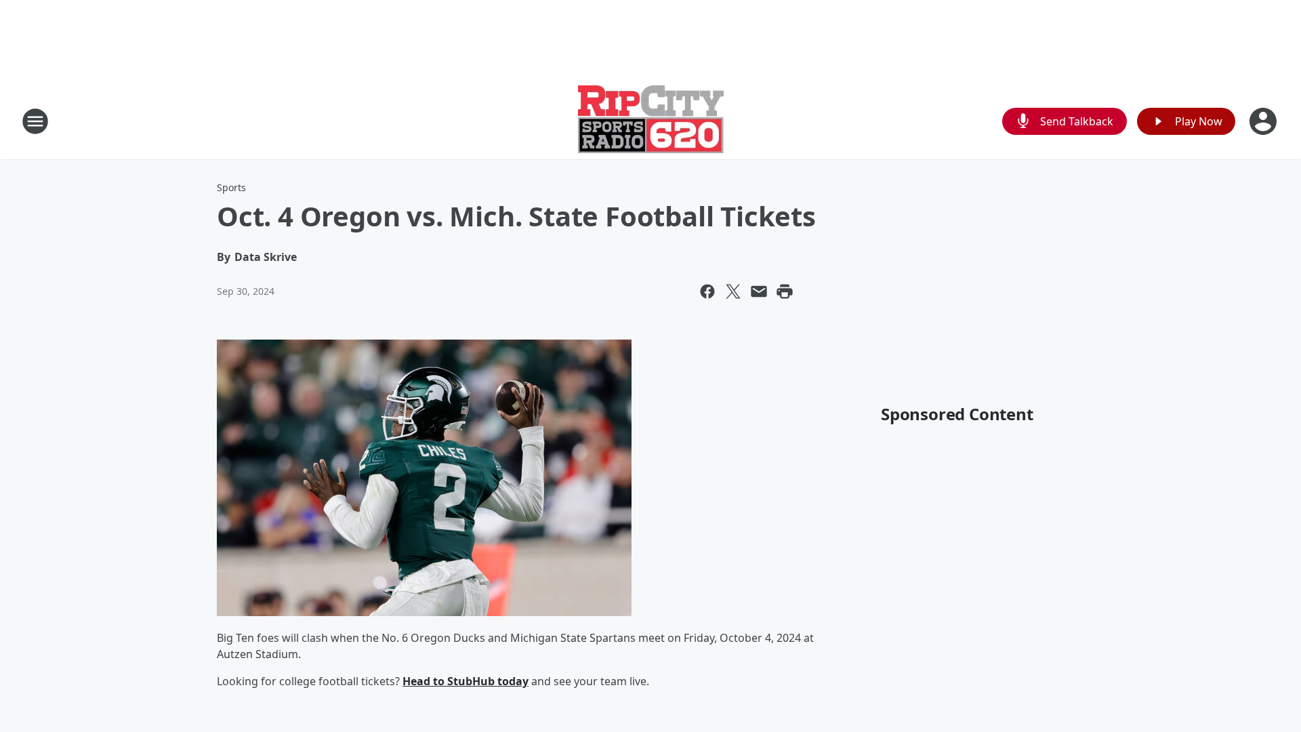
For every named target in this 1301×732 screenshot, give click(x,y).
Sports (231, 187)
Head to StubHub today (465, 681)
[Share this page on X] (733, 291)
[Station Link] (651, 121)
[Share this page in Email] (758, 291)
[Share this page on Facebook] (707, 291)
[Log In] (1264, 121)
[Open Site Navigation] (35, 121)
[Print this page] (784, 291)
